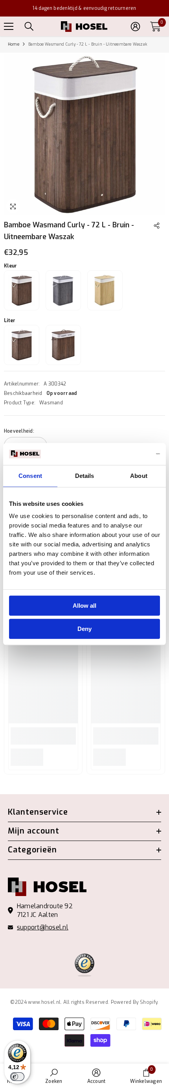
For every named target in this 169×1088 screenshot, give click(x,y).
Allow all (84, 605)
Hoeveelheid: (19, 431)
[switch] (17, 1076)
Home (13, 44)
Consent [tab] (30, 475)
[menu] (8, 26)
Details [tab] (84, 475)
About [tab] (138, 475)
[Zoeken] (29, 26)
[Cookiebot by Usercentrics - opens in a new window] (125, 454)
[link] (43, 736)
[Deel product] (157, 225)
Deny (84, 628)
